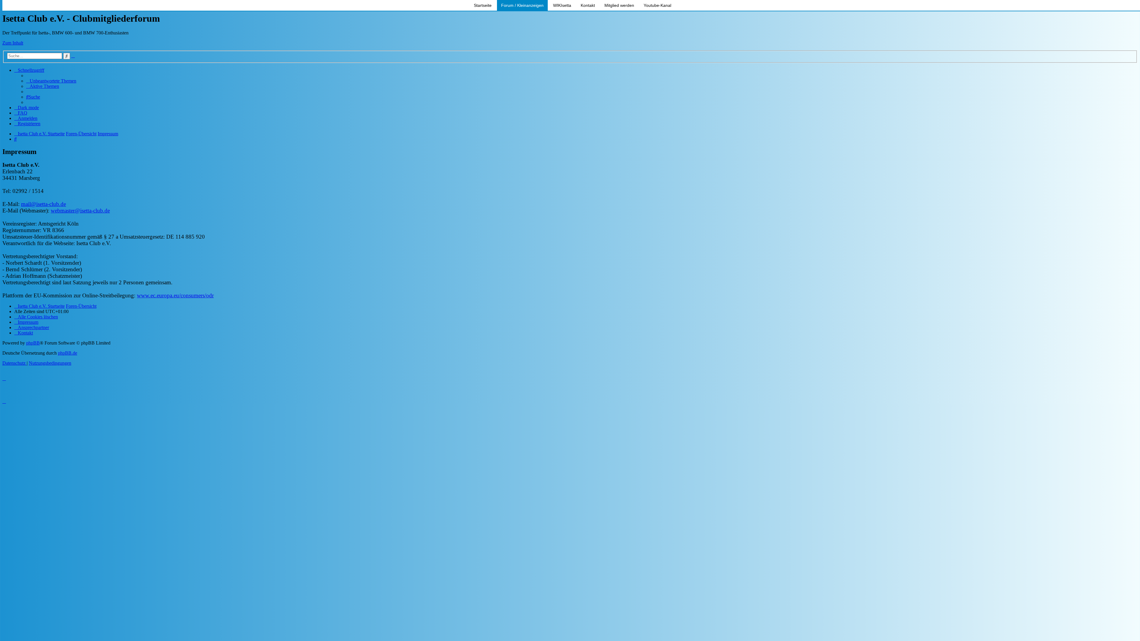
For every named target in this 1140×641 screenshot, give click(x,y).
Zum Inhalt (12, 42)
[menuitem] (51, 80)
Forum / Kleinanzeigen (522, 5)
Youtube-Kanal (657, 5)
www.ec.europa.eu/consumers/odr (175, 295)
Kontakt (588, 5)
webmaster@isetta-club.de (80, 210)
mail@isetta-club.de (43, 204)
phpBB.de (67, 353)
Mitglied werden (619, 5)
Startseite (483, 5)
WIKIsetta (562, 5)
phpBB (33, 342)
